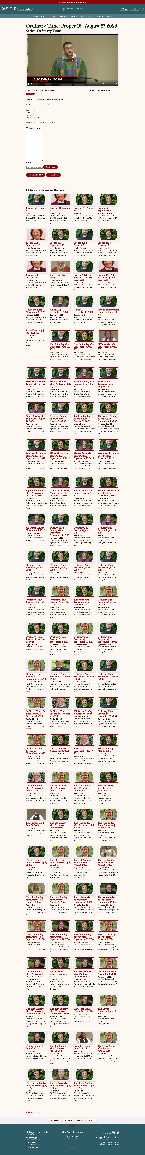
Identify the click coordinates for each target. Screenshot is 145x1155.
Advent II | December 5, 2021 (59, 311)
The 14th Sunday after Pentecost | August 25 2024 (58, 899)
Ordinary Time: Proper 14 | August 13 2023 (107, 602)
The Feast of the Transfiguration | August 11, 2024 (106, 862)
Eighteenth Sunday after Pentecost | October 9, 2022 (36, 493)
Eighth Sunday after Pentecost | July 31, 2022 (84, 384)
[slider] (66, 84)
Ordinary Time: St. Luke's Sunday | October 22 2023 (35, 713)
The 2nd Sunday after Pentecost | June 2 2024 (34, 788)
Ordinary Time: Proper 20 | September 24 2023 (36, 676)
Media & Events (77, 16)
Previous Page (33, 1112)
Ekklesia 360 (72, 1148)
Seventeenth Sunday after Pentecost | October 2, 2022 (108, 456)
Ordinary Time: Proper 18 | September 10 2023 (83, 639)
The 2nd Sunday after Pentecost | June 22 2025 (58, 1048)
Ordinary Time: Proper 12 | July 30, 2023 (59, 602)
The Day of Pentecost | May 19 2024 (83, 751)
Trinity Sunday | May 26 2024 (106, 749)
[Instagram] (77, 1137)
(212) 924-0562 (33, 1147)
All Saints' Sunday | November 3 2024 (107, 972)
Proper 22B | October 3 (80, 244)
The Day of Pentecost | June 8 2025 (107, 1011)
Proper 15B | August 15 (36, 209)
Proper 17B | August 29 (84, 209)
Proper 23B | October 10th (104, 244)
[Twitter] (72, 1137)
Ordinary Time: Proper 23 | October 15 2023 (108, 676)
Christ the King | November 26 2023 (59, 749)
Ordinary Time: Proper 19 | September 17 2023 (107, 639)
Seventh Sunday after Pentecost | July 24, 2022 (60, 384)
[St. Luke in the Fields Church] (72, 9)
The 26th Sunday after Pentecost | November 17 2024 (59, 1011)
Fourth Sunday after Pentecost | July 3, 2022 (84, 346)
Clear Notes (53, 175)
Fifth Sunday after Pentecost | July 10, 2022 (107, 346)
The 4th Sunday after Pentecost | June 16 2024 (82, 788)
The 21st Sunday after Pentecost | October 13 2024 (34, 974)
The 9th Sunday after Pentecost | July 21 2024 (36, 862)
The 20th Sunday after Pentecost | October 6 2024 (106, 937)
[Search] (142, 9)
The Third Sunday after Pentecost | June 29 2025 (107, 1048)
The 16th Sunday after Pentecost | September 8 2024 (107, 899)
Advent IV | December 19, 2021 (83, 311)
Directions (32, 1142)
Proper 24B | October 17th (32, 276)
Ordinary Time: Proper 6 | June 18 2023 (107, 530)
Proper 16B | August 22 (60, 209)
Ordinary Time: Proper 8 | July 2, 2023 (58, 567)
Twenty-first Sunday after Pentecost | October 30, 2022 (108, 493)
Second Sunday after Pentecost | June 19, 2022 (108, 312)
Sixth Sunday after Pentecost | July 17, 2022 (35, 384)
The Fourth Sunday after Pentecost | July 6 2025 (36, 1085)
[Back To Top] (72, 1125)
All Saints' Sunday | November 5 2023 (84, 712)
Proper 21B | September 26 (57, 244)
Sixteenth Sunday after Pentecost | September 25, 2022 (84, 456)
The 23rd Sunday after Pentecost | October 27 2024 (82, 974)
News (109, 16)
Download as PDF (36, 175)
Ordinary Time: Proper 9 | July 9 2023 (82, 567)
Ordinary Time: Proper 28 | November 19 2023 (35, 751)
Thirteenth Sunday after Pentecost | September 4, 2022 (107, 418)
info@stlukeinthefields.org (37, 1145)
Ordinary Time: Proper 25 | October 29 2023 (60, 713)
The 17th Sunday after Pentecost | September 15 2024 (35, 937)
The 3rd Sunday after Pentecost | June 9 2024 (58, 788)
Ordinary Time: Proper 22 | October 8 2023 (84, 676)
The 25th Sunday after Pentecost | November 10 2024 (35, 1011)
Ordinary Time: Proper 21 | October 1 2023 (60, 676)
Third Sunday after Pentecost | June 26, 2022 (60, 346)
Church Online (25, 9)
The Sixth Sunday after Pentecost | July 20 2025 (84, 1085)
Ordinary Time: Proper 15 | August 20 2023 (35, 639)
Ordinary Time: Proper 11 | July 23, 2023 (35, 602)
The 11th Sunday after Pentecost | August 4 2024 (82, 862)
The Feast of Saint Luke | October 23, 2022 (83, 493)
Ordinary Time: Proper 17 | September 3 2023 (59, 639)
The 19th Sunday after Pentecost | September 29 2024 (84, 937)
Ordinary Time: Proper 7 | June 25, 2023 (35, 567)
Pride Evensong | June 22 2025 (83, 1047)
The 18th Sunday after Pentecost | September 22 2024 (60, 937)
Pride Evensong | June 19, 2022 (35, 331)
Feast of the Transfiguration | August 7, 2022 (106, 384)
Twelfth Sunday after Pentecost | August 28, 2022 (82, 418)
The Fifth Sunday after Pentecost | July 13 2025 (60, 1085)
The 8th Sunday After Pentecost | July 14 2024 (106, 825)
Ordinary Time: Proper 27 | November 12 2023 (107, 713)
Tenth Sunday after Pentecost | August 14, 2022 (36, 418)
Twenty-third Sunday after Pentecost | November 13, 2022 (59, 531)
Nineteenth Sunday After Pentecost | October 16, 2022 (60, 493)
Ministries (64, 16)
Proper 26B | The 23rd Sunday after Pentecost (83, 277)
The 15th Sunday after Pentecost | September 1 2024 (83, 899)
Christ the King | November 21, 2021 (35, 311)
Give (88, 16)
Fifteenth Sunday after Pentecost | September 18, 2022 (60, 456)
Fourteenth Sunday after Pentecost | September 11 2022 (36, 456)
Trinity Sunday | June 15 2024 (34, 1047)
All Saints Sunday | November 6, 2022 (35, 529)
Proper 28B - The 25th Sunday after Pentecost (107, 277)
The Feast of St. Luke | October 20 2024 (59, 974)
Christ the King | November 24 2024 (83, 1010)
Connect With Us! (40, 16)
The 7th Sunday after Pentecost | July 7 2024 (84, 825)
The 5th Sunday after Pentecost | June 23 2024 (106, 788)
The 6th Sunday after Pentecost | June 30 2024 (58, 825)
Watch (30, 94)
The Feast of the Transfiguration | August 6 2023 (82, 602)
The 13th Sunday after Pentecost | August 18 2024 (34, 899)
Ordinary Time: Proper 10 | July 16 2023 (107, 567)
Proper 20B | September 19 (33, 244)
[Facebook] (68, 1137)
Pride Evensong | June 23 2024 (35, 824)
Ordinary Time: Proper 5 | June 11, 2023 (83, 530)
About (53, 16)
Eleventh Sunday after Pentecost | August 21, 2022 (58, 418)
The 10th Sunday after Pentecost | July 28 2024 (60, 862)
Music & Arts (99, 16)
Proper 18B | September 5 (104, 209)
